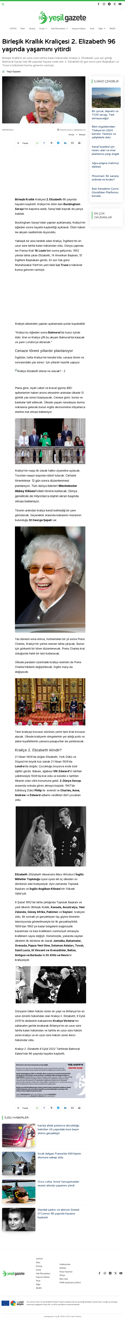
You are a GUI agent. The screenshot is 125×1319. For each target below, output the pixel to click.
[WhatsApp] (37, 143)
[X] (115, 4)
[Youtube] (120, 4)
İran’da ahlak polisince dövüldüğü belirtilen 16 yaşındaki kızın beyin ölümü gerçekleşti (58, 1129)
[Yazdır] (79, 143)
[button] (3, 5)
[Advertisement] (50, 172)
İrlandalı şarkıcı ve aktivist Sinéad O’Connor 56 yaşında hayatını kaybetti (58, 1213)
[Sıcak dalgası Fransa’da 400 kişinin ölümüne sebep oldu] (18, 1163)
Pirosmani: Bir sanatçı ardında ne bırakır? (105, 177)
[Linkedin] (65, 143)
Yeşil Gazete (14, 71)
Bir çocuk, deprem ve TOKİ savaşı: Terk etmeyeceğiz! (105, 114)
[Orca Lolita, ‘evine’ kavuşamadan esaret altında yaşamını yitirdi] (18, 1191)
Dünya (71, 135)
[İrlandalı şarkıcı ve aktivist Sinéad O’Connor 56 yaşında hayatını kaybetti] (18, 1219)
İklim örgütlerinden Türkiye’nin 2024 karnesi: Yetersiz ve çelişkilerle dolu (104, 132)
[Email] (72, 143)
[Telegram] (109, 4)
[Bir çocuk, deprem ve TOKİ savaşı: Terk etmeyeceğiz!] (106, 98)
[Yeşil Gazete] (4, 71)
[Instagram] (104, 4)
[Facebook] (98, 4)
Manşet (82, 135)
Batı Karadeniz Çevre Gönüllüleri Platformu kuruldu (105, 192)
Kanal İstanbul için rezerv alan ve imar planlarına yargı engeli (105, 150)
